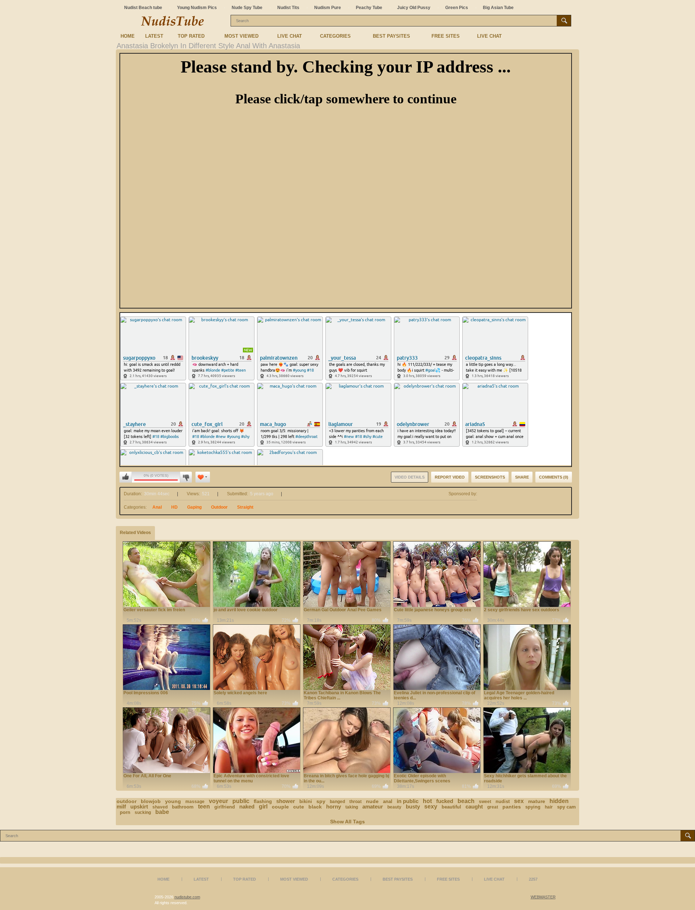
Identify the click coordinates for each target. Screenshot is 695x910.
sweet (485, 801)
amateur (372, 806)
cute (298, 807)
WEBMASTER (543, 897)
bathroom (183, 807)
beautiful (451, 807)
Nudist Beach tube (143, 7)
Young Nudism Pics (197, 7)
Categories (335, 36)
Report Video (450, 477)
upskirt (139, 806)
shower (285, 801)
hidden (559, 801)
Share (522, 477)
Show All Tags (347, 821)
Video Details (410, 477)
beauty (394, 807)
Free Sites (445, 36)
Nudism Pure (327, 7)
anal (387, 801)
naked (246, 806)
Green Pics (456, 7)
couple (280, 807)
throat (355, 801)
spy (320, 801)
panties (511, 807)
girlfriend (224, 807)
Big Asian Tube (498, 7)
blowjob (151, 801)
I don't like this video (186, 477)
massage (195, 801)
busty (413, 806)
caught (474, 806)
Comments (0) (553, 477)
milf (121, 806)
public (240, 801)
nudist (503, 801)
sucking (143, 812)
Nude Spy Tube (247, 7)
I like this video (125, 477)
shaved (160, 807)
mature (536, 801)
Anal (157, 507)
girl (263, 806)
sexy (430, 806)
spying (532, 807)
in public (407, 801)
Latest (154, 36)
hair (549, 807)
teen (204, 806)
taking (351, 807)
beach (466, 801)
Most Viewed (241, 36)
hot (427, 801)
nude (372, 801)
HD (174, 507)
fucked (444, 801)
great (492, 807)
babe (162, 812)
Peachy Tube (369, 7)
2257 (533, 879)
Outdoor (219, 507)
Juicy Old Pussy (413, 7)
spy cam (566, 807)
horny (333, 806)
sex (519, 801)
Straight (245, 507)
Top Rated (191, 36)
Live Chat (289, 36)
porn (125, 812)
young (173, 801)
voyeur (218, 801)
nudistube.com (187, 897)
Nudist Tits (288, 7)
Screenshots (490, 477)
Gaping (194, 507)
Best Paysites (391, 36)
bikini (305, 801)
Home (128, 36)
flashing (263, 801)
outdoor (126, 801)
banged (337, 801)
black (315, 807)
